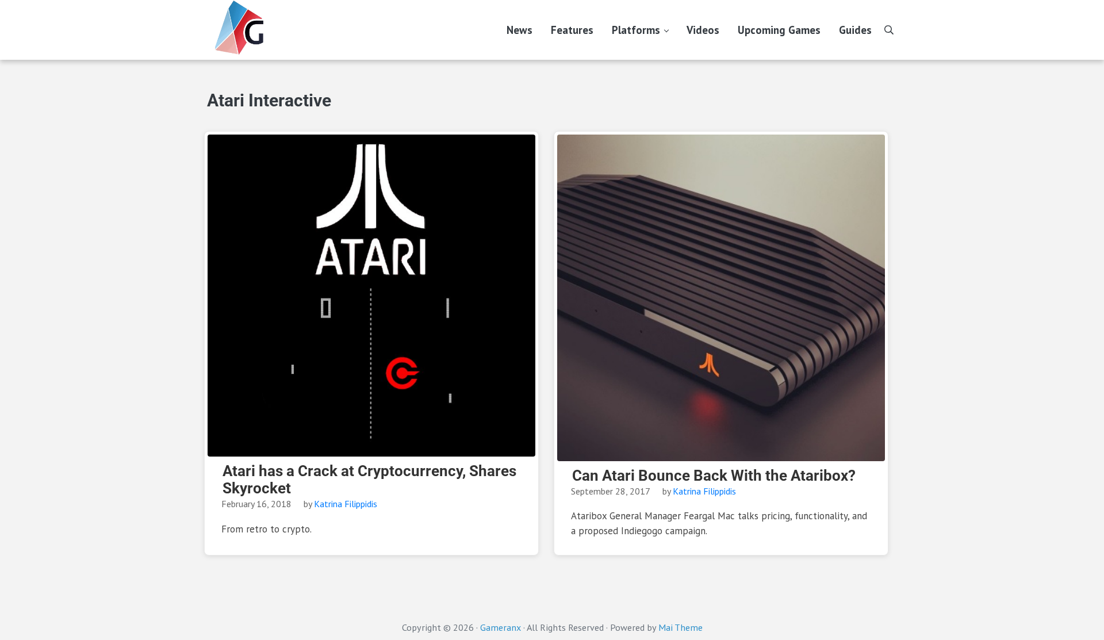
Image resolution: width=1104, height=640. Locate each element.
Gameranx (500, 627)
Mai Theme (680, 627)
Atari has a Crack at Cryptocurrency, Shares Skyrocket (369, 479)
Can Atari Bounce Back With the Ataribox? (714, 475)
